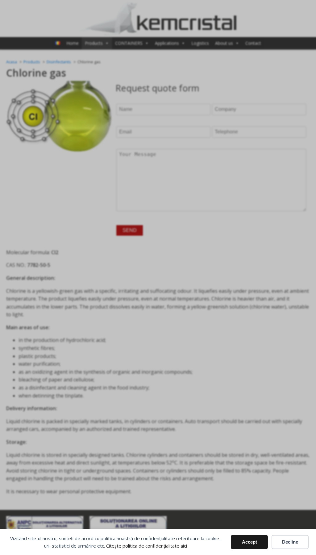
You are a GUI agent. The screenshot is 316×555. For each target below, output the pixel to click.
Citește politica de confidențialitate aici (146, 546)
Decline (290, 541)
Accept (249, 541)
